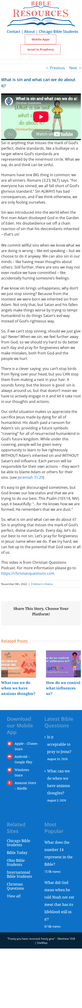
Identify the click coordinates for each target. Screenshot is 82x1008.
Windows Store (22, 772)
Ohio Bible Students (16, 862)
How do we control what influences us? (63, 688)
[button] (4, 673)
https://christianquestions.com (27, 573)
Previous (57, 67)
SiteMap (42, 943)
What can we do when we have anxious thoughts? (18, 688)
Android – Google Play (23, 759)
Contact (13, 31)
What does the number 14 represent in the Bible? (58, 853)
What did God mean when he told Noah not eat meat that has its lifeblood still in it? (59, 900)
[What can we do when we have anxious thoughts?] (18, 653)
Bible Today (17, 852)
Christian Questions (15, 886)
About (29, 31)
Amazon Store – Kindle (25, 785)
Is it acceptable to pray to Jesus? (59, 744)
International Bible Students (19, 874)
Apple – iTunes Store (26, 746)
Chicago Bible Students (58, 31)
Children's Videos (42, 584)
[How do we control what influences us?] (63, 653)
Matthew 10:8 (66, 939)
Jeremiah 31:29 (30, 477)
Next (73, 67)
